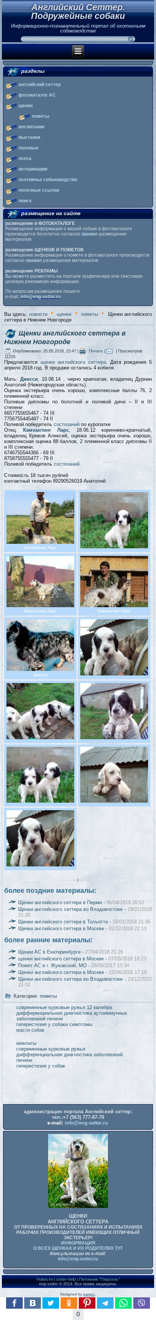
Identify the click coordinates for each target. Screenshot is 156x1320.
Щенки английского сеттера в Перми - (81, 902)
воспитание (32, 126)
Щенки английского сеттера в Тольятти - (84, 922)
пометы (40, 116)
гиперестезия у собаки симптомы (54, 1024)
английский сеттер (40, 84)
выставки (29, 137)
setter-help (66, 1279)
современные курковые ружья (50, 1049)
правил (89, 234)
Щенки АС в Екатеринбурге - (70, 952)
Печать (96, 351)
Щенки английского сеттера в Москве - (82, 928)
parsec (89, 1294)
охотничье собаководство (48, 179)
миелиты (26, 1043)
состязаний (67, 424)
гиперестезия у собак (40, 1066)
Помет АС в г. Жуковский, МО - (73, 965)
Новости (44, 1279)
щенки (26, 105)
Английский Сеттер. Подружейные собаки (78, 11)
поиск (25, 200)
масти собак (30, 1030)
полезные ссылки (39, 190)
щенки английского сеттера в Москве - (82, 959)
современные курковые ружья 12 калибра (64, 1007)
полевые (29, 148)
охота (25, 158)
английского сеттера (82, 362)
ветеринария (33, 169)
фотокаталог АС (37, 95)
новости (38, 314)
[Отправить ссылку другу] (111, 351)
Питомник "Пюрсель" (99, 1279)
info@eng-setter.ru (40, 296)
